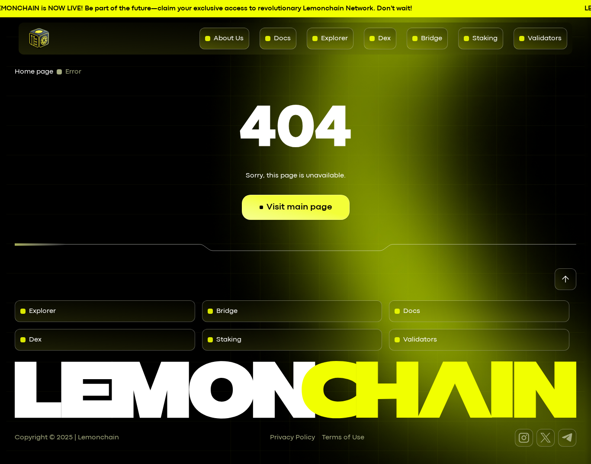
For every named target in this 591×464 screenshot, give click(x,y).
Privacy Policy (292, 438)
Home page (34, 72)
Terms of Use (343, 438)
